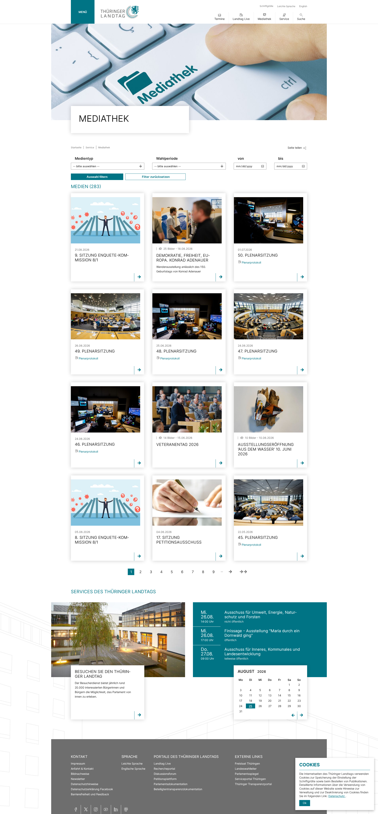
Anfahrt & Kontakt (82, 768)
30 (299, 706)
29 (289, 706)
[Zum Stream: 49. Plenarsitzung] (105, 316)
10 (240, 695)
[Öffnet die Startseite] (119, 19)
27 (269, 706)
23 (299, 700)
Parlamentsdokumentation (170, 784)
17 (240, 700)
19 (260, 700)
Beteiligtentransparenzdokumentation (178, 789)
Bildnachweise (80, 773)
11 (250, 695)
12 (260, 695)
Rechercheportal (164, 768)
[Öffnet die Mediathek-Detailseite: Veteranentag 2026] (187, 409)
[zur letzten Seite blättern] (243, 572)
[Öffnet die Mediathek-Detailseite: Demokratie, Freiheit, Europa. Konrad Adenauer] (187, 220)
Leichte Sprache (286, 6)
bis (280, 158)
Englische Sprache (133, 768)
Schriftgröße (266, 6)
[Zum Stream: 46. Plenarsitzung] (105, 409)
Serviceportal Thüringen (250, 779)
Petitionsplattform (165, 779)
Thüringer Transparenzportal (253, 784)
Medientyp (84, 158)
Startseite (76, 147)
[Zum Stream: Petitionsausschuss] (187, 502)
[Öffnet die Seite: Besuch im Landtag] (118, 639)
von (241, 158)
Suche (301, 18)
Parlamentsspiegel (246, 773)
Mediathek (264, 18)
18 (250, 700)
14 (279, 695)
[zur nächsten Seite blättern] (230, 572)
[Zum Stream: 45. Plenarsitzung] (268, 502)
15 (289, 695)
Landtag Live (241, 18)
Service (284, 18)
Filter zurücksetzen (155, 177)
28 (279, 706)
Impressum (78, 763)
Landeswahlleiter (246, 768)
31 (240, 711)
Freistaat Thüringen (247, 763)
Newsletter (78, 779)
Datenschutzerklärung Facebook (92, 789)
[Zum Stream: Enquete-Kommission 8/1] (105, 220)
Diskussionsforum (165, 773)
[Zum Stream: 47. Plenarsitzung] (268, 316)
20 (269, 700)
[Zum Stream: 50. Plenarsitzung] (268, 220)
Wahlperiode (167, 158)
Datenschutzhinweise (84, 784)
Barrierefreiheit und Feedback (90, 794)
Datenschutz (337, 796)
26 (260, 706)
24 (240, 706)
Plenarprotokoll (251, 262)
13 (269, 695)
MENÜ (83, 12)
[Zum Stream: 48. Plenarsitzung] (187, 316)
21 (279, 700)
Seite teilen (295, 147)
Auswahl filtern (97, 176)
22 (289, 700)
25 (250, 706)
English (303, 6)
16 (299, 695)
